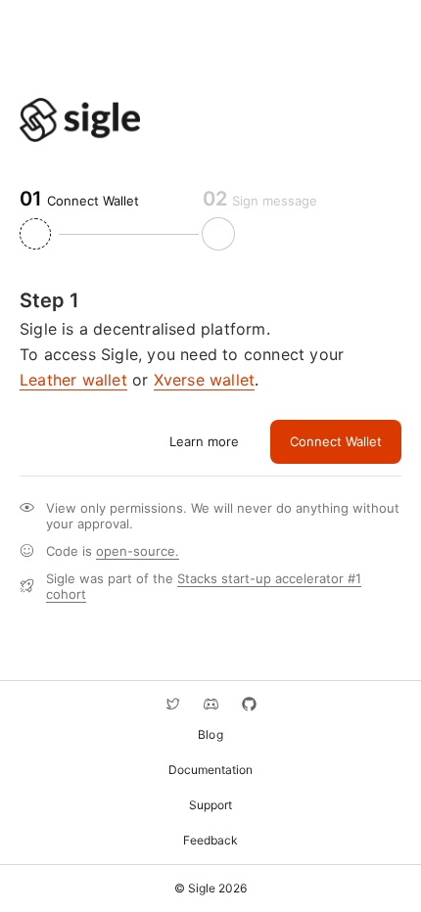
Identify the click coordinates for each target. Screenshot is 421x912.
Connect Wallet (336, 441)
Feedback (210, 840)
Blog (210, 734)
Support (210, 805)
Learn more (204, 441)
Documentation (210, 769)
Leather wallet (73, 379)
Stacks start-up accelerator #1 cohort (203, 586)
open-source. (137, 551)
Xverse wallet (205, 379)
